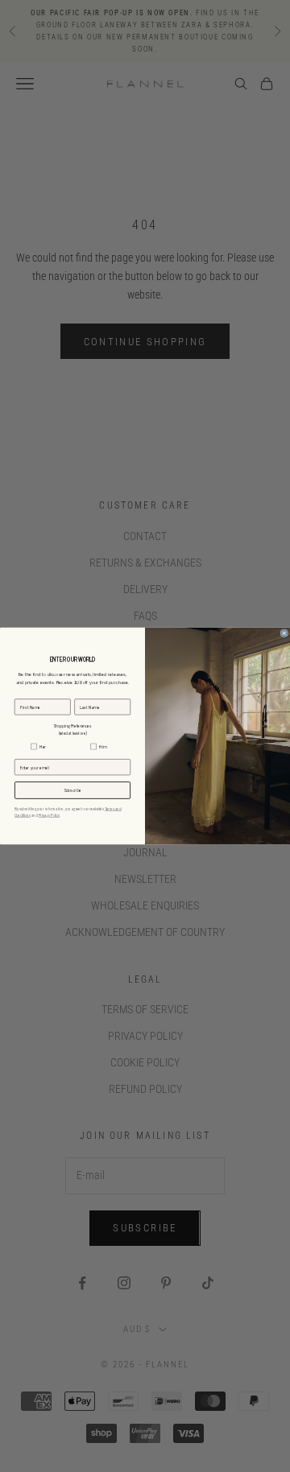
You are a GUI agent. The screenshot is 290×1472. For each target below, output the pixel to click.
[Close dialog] (284, 633)
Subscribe (72, 790)
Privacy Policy (49, 815)
